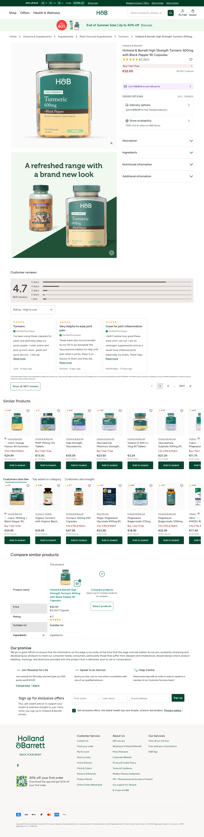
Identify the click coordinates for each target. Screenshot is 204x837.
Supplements (65, 36)
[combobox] (148, 13)
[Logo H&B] (102, 14)
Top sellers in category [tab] (46, 479)
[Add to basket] (77, 583)
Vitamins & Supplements (37, 36)
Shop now (93, 3)
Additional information (136, 176)
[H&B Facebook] (18, 765)
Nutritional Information (137, 164)
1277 (182, 385)
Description (129, 140)
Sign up (178, 697)
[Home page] (102, 13)
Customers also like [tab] (16, 479)
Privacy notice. (173, 710)
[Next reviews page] (189, 386)
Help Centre (172, 3)
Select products (102, 606)
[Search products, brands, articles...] (171, 13)
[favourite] (28, 411)
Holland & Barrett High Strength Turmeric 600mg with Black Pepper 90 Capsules (65, 595)
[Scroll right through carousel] (198, 438)
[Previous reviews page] (152, 386)
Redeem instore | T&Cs (137, 3)
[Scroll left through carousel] (5, 438)
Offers (24, 13)
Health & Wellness (46, 13)
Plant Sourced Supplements (96, 36)
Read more (19, 358)
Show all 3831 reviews (25, 386)
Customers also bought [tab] (79, 479)
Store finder (158, 3)
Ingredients (129, 152)
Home (13, 36)
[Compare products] (102, 574)
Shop (12, 13)
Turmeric (123, 36)
